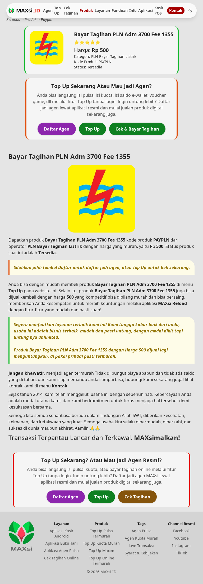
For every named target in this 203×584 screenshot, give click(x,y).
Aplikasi (145, 10)
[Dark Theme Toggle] (190, 10)
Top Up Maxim (101, 550)
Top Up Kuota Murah (101, 543)
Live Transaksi (141, 545)
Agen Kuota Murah (141, 538)
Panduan (120, 10)
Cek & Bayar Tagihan (137, 129)
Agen (48, 10)
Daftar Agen (57, 129)
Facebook (181, 530)
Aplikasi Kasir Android (61, 533)
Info (133, 10)
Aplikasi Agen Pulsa (61, 550)
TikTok (181, 552)
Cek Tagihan (71, 10)
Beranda (13, 19)
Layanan (102, 10)
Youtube (181, 538)
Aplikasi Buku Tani (61, 543)
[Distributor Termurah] (11, 10)
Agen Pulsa (141, 530)
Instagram (181, 545)
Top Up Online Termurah (101, 560)
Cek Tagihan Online (61, 557)
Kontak (175, 10)
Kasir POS (158, 10)
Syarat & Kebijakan (141, 552)
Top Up (57, 10)
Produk (86, 10)
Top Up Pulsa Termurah (101, 533)
